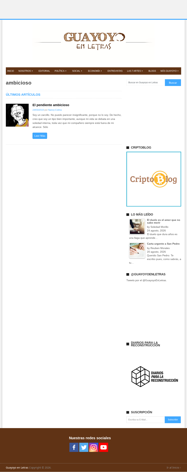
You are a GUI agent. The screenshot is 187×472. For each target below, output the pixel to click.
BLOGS (152, 71)
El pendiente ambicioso (51, 105)
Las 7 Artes (135, 71)
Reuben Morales (160, 248)
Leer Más (39, 135)
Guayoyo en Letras (17, 467)
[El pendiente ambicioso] (17, 115)
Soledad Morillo (159, 226)
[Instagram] (93, 447)
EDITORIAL (44, 71)
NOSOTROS (25, 71)
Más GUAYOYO (170, 71)
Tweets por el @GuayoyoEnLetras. (146, 280)
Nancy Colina (55, 110)
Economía (95, 71)
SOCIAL (77, 71)
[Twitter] (83, 447)
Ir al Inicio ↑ (174, 467)
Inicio (10, 71)
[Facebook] (74, 447)
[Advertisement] (93, 9)
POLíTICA (60, 71)
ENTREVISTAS (115, 71)
